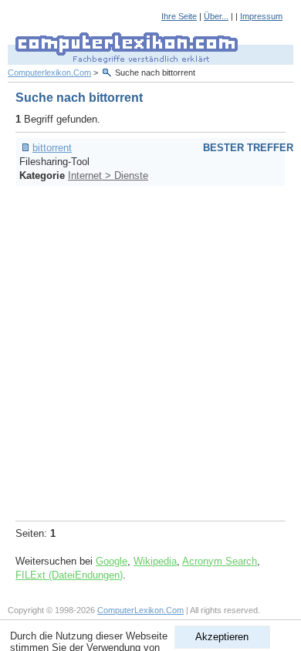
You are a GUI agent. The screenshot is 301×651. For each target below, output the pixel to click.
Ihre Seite (179, 16)
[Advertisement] (150, 351)
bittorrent (52, 147)
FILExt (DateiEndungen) (69, 575)
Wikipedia (155, 561)
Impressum (261, 16)
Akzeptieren (222, 637)
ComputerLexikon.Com (140, 610)
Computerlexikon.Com (49, 72)
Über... (216, 16)
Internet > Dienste (108, 175)
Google (111, 561)
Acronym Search (219, 561)
